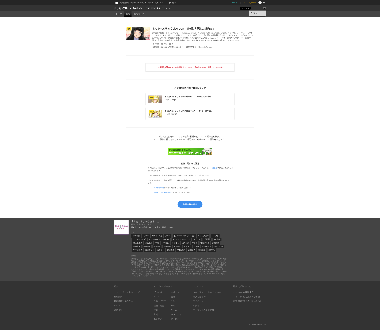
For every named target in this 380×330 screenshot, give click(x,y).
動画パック (139, 14)
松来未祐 (167, 246)
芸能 (173, 296)
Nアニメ (163, 2)
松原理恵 (157, 246)
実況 (157, 2)
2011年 (146, 236)
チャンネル (141, 2)
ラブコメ (196, 239)
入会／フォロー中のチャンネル (207, 292)
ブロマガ (158, 292)
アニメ (164, 8)
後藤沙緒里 (204, 243)
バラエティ (176, 314)
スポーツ (175, 292)
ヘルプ (117, 305)
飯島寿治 (212, 250)
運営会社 (118, 310)
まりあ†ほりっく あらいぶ (128, 8)
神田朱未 (170, 250)
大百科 (150, 2)
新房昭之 (215, 243)
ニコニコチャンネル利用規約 (159, 192)
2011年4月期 (157, 236)
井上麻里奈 (137, 243)
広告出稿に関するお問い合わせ (247, 301)
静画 (127, 2)
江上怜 (196, 246)
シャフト (215, 236)
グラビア (175, 319)
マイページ (198, 301)
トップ (119, 14)
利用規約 (118, 296)
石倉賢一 (160, 250)
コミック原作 (203, 236)
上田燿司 (206, 239)
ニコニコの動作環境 (156, 187)
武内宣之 (187, 246)
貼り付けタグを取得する (141, 227)
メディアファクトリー (181, 239)
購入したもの (199, 296)
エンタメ (158, 319)
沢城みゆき (206, 246)
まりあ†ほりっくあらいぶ (159, 239)
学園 (157, 243)
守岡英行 (165, 243)
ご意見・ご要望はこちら (163, 227)
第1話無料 (181, 250)
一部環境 (213, 168)
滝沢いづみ (218, 246)
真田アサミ (149, 250)
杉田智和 (147, 246)
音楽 (156, 314)
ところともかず (139, 239)
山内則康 (185, 243)
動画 (122, 2)
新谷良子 (136, 246)
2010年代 (136, 236)
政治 (173, 305)
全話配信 (148, 243)
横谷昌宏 (177, 246)
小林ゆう (175, 243)
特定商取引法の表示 (123, 301)
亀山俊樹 (217, 239)
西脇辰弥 (191, 250)
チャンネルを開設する (243, 292)
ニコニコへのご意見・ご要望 (246, 296)
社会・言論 (159, 305)
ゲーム (174, 310)
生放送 (133, 2)
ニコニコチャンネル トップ (127, 292)
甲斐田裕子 (137, 250)
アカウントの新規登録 (203, 310)
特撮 (156, 310)
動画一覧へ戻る (190, 204)
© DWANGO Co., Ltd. (257, 324)
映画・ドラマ (160, 301)
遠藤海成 (201, 250)
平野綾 (194, 243)
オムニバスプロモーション (184, 236)
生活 (173, 301)
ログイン (235, 2)
